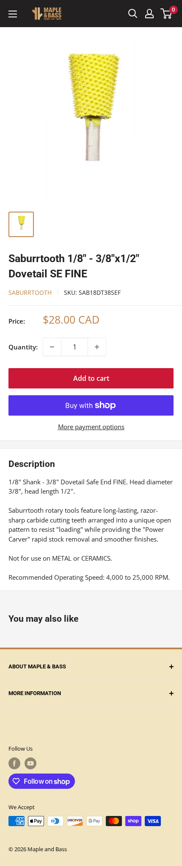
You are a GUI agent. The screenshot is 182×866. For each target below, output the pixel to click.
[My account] (149, 13)
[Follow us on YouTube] (30, 763)
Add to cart (91, 378)
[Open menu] (12, 14)
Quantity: (23, 347)
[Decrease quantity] (52, 347)
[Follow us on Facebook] (14, 763)
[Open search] (133, 13)
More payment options (91, 426)
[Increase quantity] (97, 347)
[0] (166, 13)
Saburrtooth (30, 292)
